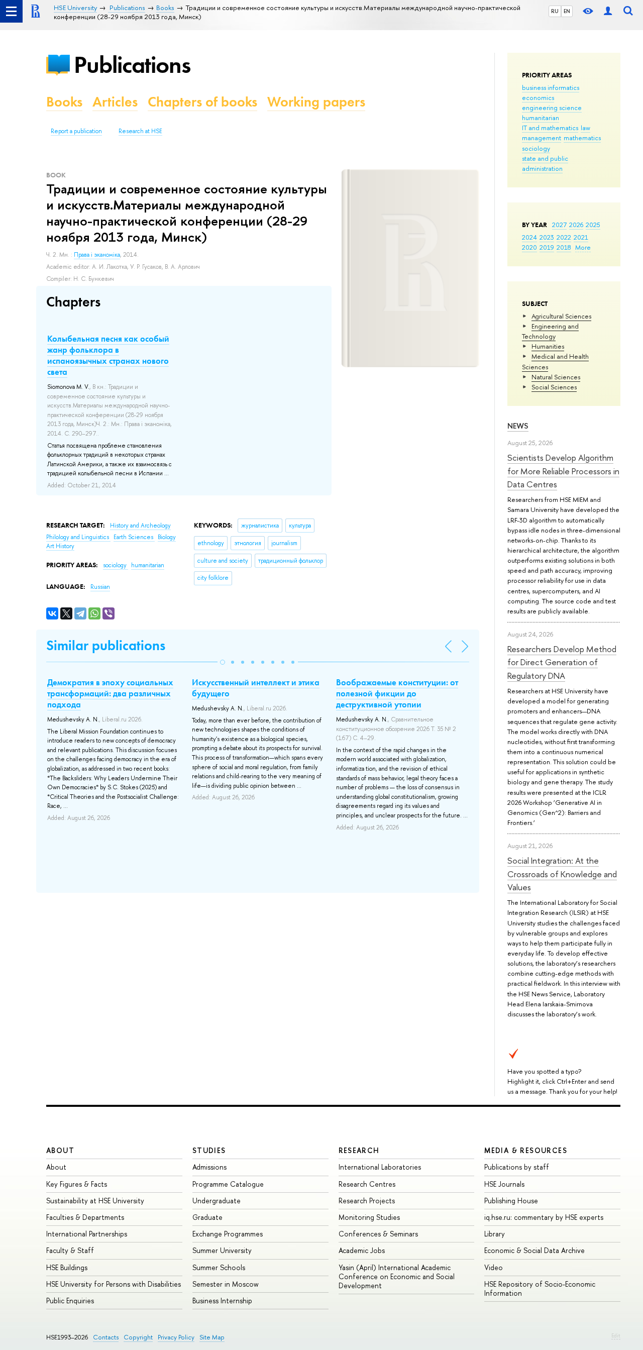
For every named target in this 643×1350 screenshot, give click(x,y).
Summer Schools (218, 1267)
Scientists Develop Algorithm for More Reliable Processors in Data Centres (563, 471)
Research (359, 1150)
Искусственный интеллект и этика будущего (255, 688)
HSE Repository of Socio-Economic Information (539, 1288)
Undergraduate (216, 1200)
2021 (581, 237)
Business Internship (222, 1300)
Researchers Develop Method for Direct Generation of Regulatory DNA (561, 662)
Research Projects (367, 1200)
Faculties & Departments (85, 1217)
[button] (223, 662)
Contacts (106, 1337)
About (60, 1150)
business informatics (550, 87)
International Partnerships (86, 1233)
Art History (60, 546)
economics (538, 97)
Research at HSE (140, 131)
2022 (564, 237)
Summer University (222, 1250)
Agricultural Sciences (561, 316)
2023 (547, 237)
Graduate (207, 1217)
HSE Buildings (66, 1267)
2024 (529, 237)
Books (64, 102)
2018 (564, 247)
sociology (536, 148)
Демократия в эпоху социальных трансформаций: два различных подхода (110, 693)
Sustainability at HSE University (95, 1200)
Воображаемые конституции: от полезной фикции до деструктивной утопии (397, 693)
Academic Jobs (362, 1250)
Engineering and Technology (550, 331)
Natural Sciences (555, 376)
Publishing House (511, 1200)
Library (494, 1233)
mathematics (582, 137)
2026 (576, 224)
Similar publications (105, 645)
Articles (115, 102)
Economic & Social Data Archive (534, 1250)
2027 (559, 224)
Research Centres (367, 1184)
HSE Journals (504, 1184)
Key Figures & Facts (76, 1184)
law (585, 127)
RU (555, 11)
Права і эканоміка (97, 255)
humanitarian (540, 117)
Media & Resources (525, 1150)
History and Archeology (140, 526)
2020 (529, 247)
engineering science (552, 107)
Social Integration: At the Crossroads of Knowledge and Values (562, 874)
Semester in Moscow (225, 1284)
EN (567, 11)
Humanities (547, 346)
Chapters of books (202, 102)
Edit (615, 1335)
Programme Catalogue (228, 1184)
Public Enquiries (70, 1300)
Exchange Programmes (227, 1233)
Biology (167, 537)
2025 (593, 224)
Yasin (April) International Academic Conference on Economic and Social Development (397, 1276)
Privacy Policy (176, 1337)
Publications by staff (516, 1167)
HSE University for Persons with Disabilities (113, 1284)
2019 (547, 247)
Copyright (138, 1337)
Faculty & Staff (70, 1250)
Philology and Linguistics (78, 537)
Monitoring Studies (369, 1217)
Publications (132, 64)
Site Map (212, 1337)
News (517, 426)
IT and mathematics (550, 127)
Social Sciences (554, 386)
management (541, 137)
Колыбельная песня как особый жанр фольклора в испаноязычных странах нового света (108, 355)
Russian (100, 587)
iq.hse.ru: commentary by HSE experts (543, 1217)
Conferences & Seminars (378, 1233)
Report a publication (76, 131)
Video (493, 1267)
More (583, 247)
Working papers (316, 102)
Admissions (209, 1167)
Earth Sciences (134, 537)
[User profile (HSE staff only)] (607, 11)
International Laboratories (380, 1167)
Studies (209, 1150)
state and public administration (545, 163)
